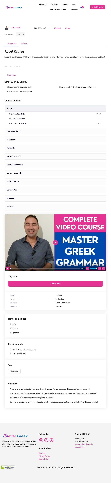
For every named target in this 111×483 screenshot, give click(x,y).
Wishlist (57, 28)
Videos (65, 4)
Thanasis (16, 28)
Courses (54, 4)
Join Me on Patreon (58, 9)
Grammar (20, 34)
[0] (81, 7)
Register (100, 7)
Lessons (43, 4)
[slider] (45, 268)
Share (67, 28)
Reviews (24, 44)
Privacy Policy (44, 456)
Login (94, 7)
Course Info (11, 44)
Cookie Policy (43, 459)
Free (74, 4)
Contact (74, 9)
